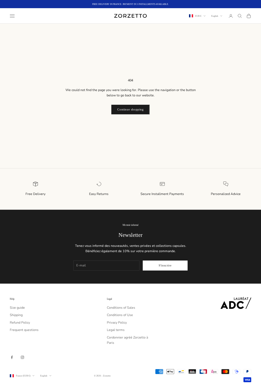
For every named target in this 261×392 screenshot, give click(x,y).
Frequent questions (24, 330)
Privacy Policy (117, 322)
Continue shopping (130, 109)
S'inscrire (165, 265)
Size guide (17, 307)
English (214, 16)
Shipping (16, 315)
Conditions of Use (120, 315)
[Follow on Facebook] (12, 357)
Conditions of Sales (121, 307)
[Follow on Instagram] (22, 357)
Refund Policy (20, 322)
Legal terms (116, 330)
